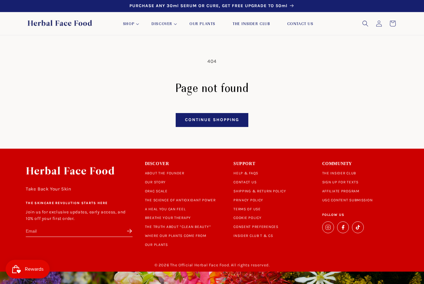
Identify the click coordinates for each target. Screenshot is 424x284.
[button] (128, 24)
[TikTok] (358, 227)
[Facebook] (343, 227)
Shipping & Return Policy (259, 191)
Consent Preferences (255, 227)
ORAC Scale (156, 191)
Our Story (155, 182)
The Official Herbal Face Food (199, 265)
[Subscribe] (128, 231)
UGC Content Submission (347, 200)
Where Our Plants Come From (175, 236)
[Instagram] (328, 227)
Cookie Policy (247, 218)
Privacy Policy (248, 200)
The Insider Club (339, 173)
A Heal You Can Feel (165, 209)
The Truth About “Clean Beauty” (178, 227)
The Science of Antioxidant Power (180, 200)
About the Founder (164, 173)
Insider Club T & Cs (253, 236)
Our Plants (156, 244)
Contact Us (244, 182)
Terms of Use (247, 209)
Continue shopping (212, 119)
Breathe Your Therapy (168, 218)
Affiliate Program (340, 191)
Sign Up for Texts (340, 182)
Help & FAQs (245, 173)
